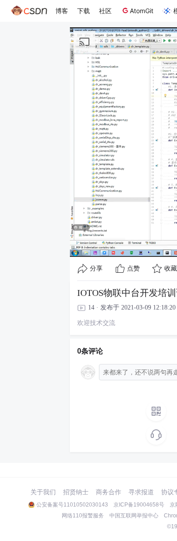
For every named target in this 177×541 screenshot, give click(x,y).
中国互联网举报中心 (133, 515)
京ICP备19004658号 (138, 505)
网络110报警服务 (83, 515)
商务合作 (108, 492)
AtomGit (141, 11)
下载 (83, 11)
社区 (105, 11)
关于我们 (43, 492)
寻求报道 (141, 492)
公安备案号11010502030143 (72, 505)
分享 (96, 268)
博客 (61, 11)
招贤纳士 (75, 492)
